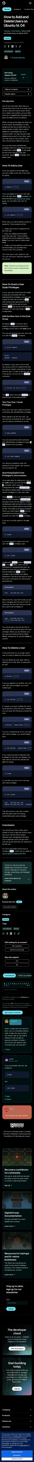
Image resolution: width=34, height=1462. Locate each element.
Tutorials (7, 9)
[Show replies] (12, 1099)
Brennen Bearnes (18, 57)
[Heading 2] (20, 983)
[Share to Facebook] (9, 46)
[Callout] (4, 985)
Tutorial (7, 38)
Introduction (8, 101)
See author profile (10, 907)
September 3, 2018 (15, 1111)
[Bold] (4, 983)
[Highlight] (16, 983)
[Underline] (8, 983)
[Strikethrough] (10, 983)
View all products (17, 1348)
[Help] (29, 985)
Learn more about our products (13, 879)
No (17, 965)
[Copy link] (20, 46)
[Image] (14, 983)
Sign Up (7, 1185)
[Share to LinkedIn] (12, 46)
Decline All (17, 1455)
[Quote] (28, 983)
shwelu (11, 1059)
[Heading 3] (22, 983)
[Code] (8, 985)
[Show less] (28, 1020)
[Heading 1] (18, 983)
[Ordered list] (26, 983)
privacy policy (18, 1436)
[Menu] (30, 3)
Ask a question (17, 946)
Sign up (17, 1389)
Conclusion (8, 824)
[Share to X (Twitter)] (5, 46)
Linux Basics (15, 31)
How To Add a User (12, 165)
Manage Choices (17, 1459)
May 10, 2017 (13, 1061)
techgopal (14, 1021)
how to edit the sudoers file (12, 853)
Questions (17, 9)
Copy (26, 181)
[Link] (12, 983)
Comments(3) (9, 975)
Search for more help (17, 950)
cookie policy (23, 1445)
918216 (11, 1109)
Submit (10, 1309)
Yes (17, 961)
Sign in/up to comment (12, 1012)
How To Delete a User (13, 647)
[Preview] (27, 985)
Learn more (9, 1226)
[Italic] (6, 983)
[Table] (6, 985)
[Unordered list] (24, 983)
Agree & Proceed (17, 1452)
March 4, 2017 (15, 1023)
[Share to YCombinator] (16, 46)
